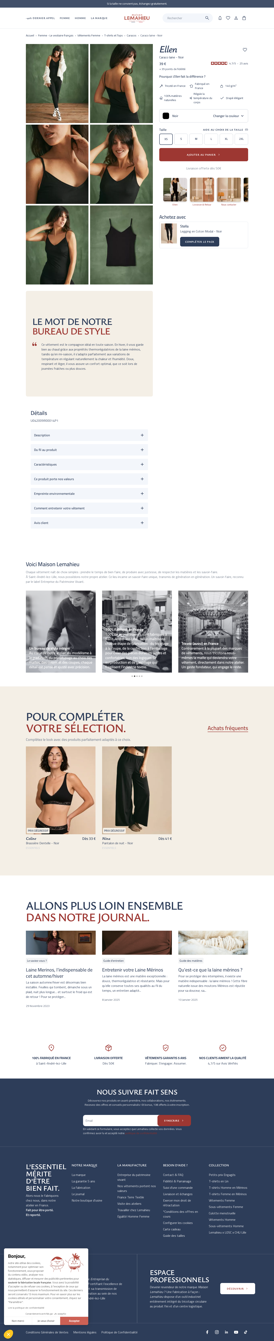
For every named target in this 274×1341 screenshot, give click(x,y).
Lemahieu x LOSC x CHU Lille (227, 1232)
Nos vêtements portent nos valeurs (136, 1188)
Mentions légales (84, 1332)
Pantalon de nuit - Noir (117, 843)
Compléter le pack (199, 241)
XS (166, 139)
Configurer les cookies (178, 1223)
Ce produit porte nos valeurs (54, 479)
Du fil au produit (45, 450)
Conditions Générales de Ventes (47, 1332)
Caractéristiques (45, 464)
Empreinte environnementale (54, 494)
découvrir (238, 1289)
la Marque (99, 18)
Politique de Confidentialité (119, 1332)
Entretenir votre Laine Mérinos (132, 969)
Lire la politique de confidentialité (26, 1307)
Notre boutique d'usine (87, 1200)
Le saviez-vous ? (37, 960)
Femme (65, 18)
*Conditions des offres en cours (180, 1214)
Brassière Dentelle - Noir (42, 843)
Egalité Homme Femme (133, 1216)
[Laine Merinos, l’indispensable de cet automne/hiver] (61, 943)
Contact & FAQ (173, 1175)
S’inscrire (174, 1121)
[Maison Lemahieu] (137, 18)
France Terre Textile (130, 1197)
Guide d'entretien (113, 960)
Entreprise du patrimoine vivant (133, 1177)
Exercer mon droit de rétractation (177, 1202)
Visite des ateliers (129, 1204)
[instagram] (216, 1332)
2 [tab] (134, 676)
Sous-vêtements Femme (226, 1207)
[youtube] (236, 1332)
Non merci (18, 1320)
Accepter (74, 1320)
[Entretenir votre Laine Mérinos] (137, 943)
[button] (8, 1334)
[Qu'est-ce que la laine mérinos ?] (213, 943)
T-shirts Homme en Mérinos (228, 1188)
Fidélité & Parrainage (177, 1181)
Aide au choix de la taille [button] (225, 130)
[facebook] (207, 1332)
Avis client (41, 523)
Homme (80, 18)
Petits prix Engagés (222, 1175)
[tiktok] (245, 1332)
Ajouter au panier (203, 155)
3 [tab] (137, 676)
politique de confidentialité (141, 1133)
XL (226, 138)
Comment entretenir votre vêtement (59, 508)
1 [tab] (132, 676)
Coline (31, 838)
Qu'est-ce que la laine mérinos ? (210, 969)
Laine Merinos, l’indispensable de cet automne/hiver (59, 972)
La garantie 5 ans (83, 1181)
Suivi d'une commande (178, 1188)
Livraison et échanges (178, 1194)
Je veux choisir (46, 1320)
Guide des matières (191, 960)
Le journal (78, 1194)
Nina (106, 838)
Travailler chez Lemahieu (133, 1210)
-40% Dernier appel (40, 18)
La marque (79, 1175)
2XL (241, 138)
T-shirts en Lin (218, 1181)
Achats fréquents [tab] (228, 728)
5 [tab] (142, 676)
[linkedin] (226, 1332)
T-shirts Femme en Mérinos (228, 1194)
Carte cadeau (172, 1229)
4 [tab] (139, 676)
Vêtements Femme (222, 1200)
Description (42, 435)
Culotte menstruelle (222, 1213)
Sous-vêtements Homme (226, 1226)
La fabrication (81, 1188)
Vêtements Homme (222, 1220)
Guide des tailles (174, 1236)
